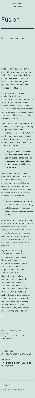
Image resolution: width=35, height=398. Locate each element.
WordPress (22, 390)
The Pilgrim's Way (19, 336)
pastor (6, 333)
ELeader (17, 3)
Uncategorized (6, 338)
